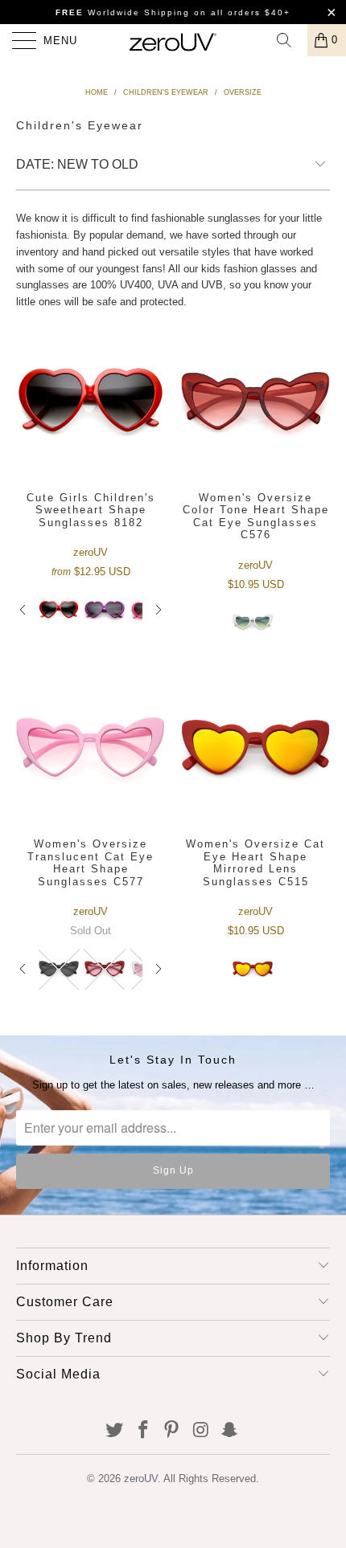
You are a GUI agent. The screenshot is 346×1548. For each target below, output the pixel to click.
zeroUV (141, 1478)
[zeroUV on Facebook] (143, 1431)
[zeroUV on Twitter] (115, 1431)
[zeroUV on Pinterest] (172, 1431)
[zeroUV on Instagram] (201, 1431)
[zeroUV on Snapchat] (230, 1431)
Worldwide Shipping (123, 12)
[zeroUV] (173, 40)
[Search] (289, 40)
